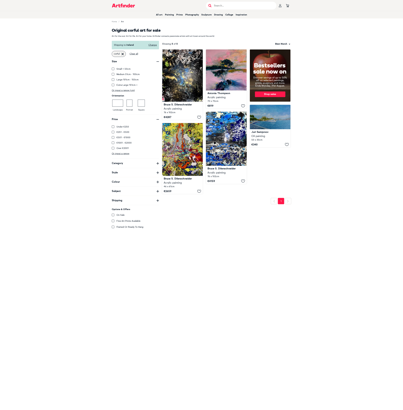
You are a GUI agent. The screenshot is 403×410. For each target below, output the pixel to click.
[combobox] (282, 44)
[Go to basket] (287, 5)
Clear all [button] (134, 53)
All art (159, 14)
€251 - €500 (122, 132)
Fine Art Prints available (128, 221)
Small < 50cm (123, 69)
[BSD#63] (182, 158)
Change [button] (152, 45)
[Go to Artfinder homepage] (123, 5)
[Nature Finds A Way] (226, 79)
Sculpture (206, 14)
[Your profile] (280, 5)
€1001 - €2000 (124, 142)
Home (114, 21)
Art (122, 21)
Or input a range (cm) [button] (123, 90)
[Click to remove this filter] (123, 54)
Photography (192, 14)
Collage (229, 14)
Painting (169, 14)
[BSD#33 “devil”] (182, 84)
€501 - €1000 (123, 137)
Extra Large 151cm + (127, 85)
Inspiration (241, 14)
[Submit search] (210, 5)
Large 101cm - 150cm (127, 79)
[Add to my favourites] (199, 117)
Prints (179, 14)
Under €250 (122, 126)
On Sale (120, 215)
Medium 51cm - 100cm (128, 74)
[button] (282, 44)
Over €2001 (122, 148)
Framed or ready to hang (129, 227)
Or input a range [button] (120, 153)
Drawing (218, 14)
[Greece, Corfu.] (270, 126)
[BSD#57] (226, 148)
